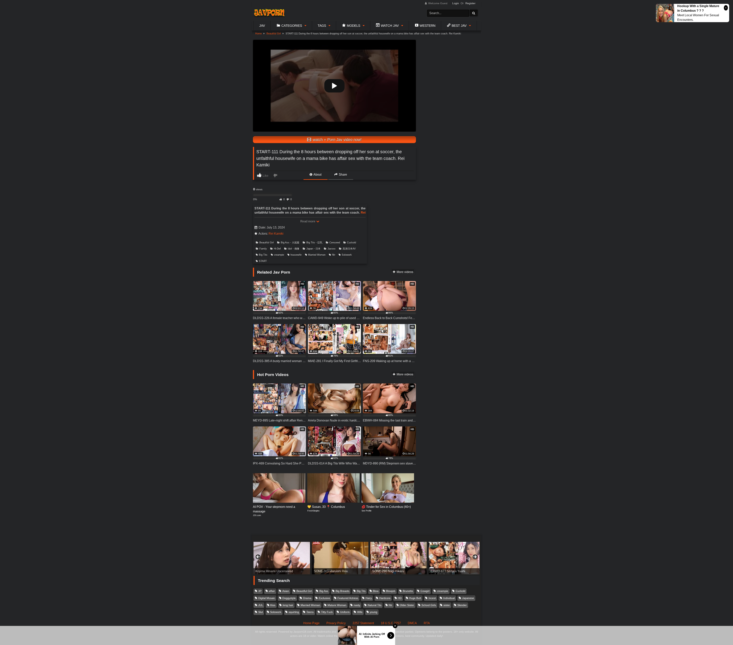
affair (272, 590)
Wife (359, 611)
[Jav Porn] (269, 13)
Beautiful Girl (273, 33)
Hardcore (385, 598)
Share (342, 174)
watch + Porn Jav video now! (337, 140)
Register (470, 3)
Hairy (369, 598)
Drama (307, 598)
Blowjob (390, 590)
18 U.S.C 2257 (391, 623)
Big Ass (323, 590)
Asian (285, 590)
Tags (322, 26)
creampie (279, 254)
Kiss (272, 605)
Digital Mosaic (266, 598)
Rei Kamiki (276, 233)
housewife (296, 254)
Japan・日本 (313, 248)
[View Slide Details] (303, 558)
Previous (258, 557)
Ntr (333, 254)
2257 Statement (363, 623)
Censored (334, 242)
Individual (449, 598)
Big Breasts (342, 590)
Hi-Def (277, 248)
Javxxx (332, 248)
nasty (357, 605)
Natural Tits (374, 605)
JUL (260, 605)
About (317, 174)
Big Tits (263, 254)
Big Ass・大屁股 (290, 242)
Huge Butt (415, 598)
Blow (376, 590)
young (373, 611)
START (263, 261)
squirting (294, 611)
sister (446, 605)
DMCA (412, 623)
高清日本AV (349, 248)
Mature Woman (337, 605)
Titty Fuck (327, 611)
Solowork (347, 254)
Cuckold (351, 242)
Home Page (311, 623)
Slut (260, 611)
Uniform (345, 611)
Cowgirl (425, 590)
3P (260, 590)
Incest (432, 598)
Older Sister (407, 605)
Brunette (408, 590)
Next (475, 557)
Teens (310, 611)
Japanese (468, 598)
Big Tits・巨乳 (314, 242)
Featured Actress (347, 598)
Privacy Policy (336, 623)
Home (258, 33)
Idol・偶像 (293, 248)
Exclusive (324, 598)
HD (400, 598)
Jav (262, 26)
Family (263, 248)
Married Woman (316, 254)
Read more (308, 221)
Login (455, 3)
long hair (288, 605)
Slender (462, 605)
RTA (427, 623)
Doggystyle (289, 598)
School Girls (428, 605)
